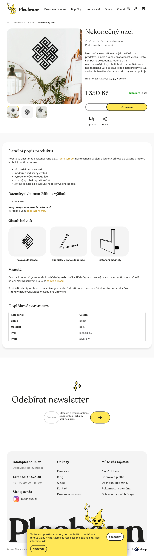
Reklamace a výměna (116, 488)
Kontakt (62, 488)
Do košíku (127, 107)
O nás (61, 482)
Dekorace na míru (69, 494)
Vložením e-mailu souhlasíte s (74, 416)
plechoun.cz (29, 498)
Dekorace (63, 471)
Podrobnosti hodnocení (99, 45)
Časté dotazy (110, 471)
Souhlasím (115, 536)
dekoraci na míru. (36, 210)
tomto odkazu (55, 281)
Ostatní (84, 314)
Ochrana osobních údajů (118, 494)
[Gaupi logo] (140, 549)
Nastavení (38, 548)
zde (44, 541)
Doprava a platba (113, 477)
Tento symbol (66, 158)
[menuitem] (55, 9)
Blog (60, 477)
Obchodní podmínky (115, 482)
